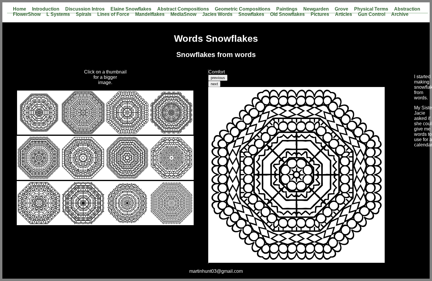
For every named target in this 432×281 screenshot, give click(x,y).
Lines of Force (113, 14)
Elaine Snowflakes (130, 9)
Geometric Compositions (242, 9)
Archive (399, 14)
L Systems (58, 14)
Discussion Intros (85, 9)
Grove (341, 9)
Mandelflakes (150, 14)
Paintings (286, 9)
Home (19, 9)
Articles (343, 14)
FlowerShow (27, 14)
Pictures (320, 14)
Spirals (83, 14)
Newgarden (316, 9)
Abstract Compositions (183, 9)
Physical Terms (371, 9)
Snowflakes (251, 14)
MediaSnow (183, 14)
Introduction (45, 9)
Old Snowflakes (287, 14)
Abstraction (407, 9)
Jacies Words (217, 14)
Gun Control (371, 14)
